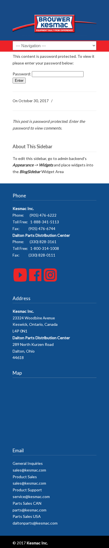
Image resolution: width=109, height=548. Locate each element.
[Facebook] (35, 280)
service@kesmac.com (31, 496)
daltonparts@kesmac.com (35, 523)
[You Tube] (20, 280)
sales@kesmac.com (29, 470)
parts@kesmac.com (29, 510)
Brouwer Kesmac (54, 22)
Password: (22, 73)
